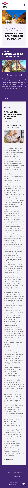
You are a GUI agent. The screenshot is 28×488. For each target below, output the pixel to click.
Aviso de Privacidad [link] (14, 476)
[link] (5, 5)
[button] (24, 5)
